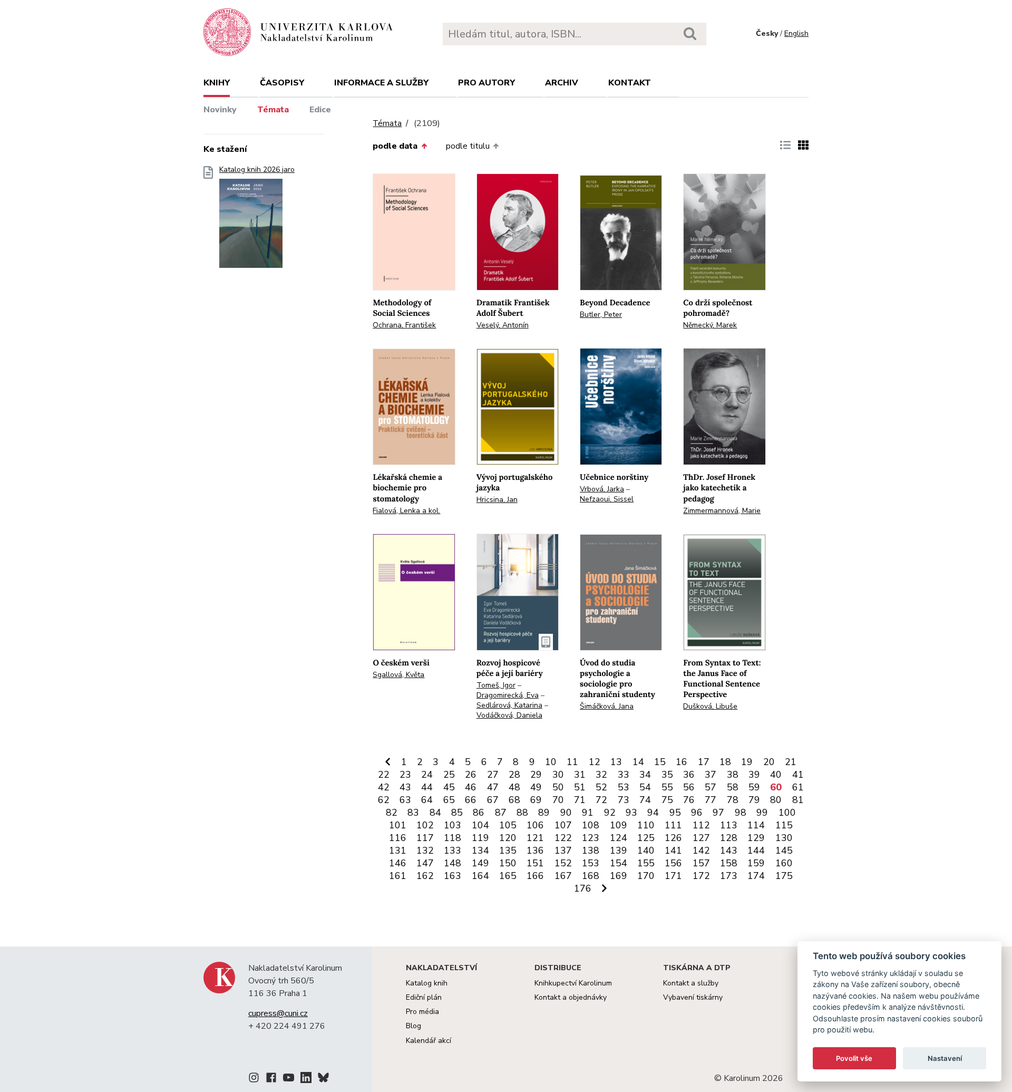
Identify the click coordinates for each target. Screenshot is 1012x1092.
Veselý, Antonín (502, 325)
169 (618, 875)
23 (405, 774)
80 (776, 800)
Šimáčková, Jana (607, 706)
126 (673, 838)
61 (798, 787)
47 (493, 787)
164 (480, 875)
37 (710, 774)
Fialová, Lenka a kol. (406, 511)
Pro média (422, 1012)
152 (563, 863)
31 (580, 774)
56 (689, 787)
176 (582, 888)
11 (572, 762)
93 (631, 812)
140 (646, 850)
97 (718, 812)
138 (590, 850)
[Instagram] (253, 1079)
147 (425, 863)
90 (566, 812)
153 (590, 863)
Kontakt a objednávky (570, 997)
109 (618, 825)
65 (449, 800)
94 (653, 812)
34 (645, 774)
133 (452, 850)
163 (452, 875)
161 (397, 875)
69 (536, 800)
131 (397, 850)
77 (710, 800)
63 (405, 800)
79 (754, 800)
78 (732, 800)
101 (397, 825)
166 (535, 875)
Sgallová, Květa (398, 675)
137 (563, 850)
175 (784, 875)
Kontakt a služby (690, 983)
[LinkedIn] (306, 1079)
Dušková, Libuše (710, 706)
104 (480, 825)
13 (616, 762)
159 (756, 863)
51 (580, 787)
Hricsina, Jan (497, 500)
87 (501, 812)
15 (660, 762)
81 (798, 800)
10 (551, 762)
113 (728, 825)
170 (646, 875)
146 (397, 863)
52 (601, 787)
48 (514, 787)
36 (689, 774)
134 (480, 850)
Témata (273, 109)
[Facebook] (271, 1079)
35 (667, 774)
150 (508, 863)
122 (563, 838)
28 (514, 774)
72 (601, 800)
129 (756, 838)
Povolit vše (854, 1058)
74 (645, 800)
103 (452, 825)
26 (470, 774)
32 (601, 774)
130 (784, 838)
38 (732, 774)
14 (638, 762)
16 (681, 762)
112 (701, 825)
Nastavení (945, 1058)
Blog (413, 1026)
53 (623, 787)
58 (732, 787)
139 (618, 850)
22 (384, 774)
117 (425, 838)
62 (384, 800)
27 (493, 774)
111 (673, 825)
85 (457, 812)
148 (452, 863)
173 (728, 875)
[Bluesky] (323, 1079)
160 (784, 863)
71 (580, 800)
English (796, 33)
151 (535, 863)
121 (535, 838)
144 (756, 850)
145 (784, 850)
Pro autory (486, 83)
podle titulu (468, 146)
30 (558, 774)
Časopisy (282, 83)
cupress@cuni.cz (278, 1013)
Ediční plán (424, 997)
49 (536, 787)
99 (762, 812)
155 (646, 863)
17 (703, 762)
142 (701, 850)
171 (673, 875)
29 (536, 774)
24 (427, 774)
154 (618, 863)
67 (493, 800)
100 (787, 812)
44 (427, 787)
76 (689, 800)
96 (697, 812)
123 (590, 838)
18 (725, 762)
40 (776, 774)
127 (701, 838)
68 (514, 800)
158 (728, 863)
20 (769, 762)
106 (535, 825)
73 (623, 800)
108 (590, 825)
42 (384, 787)
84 (435, 812)
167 (563, 875)
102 (425, 825)
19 (747, 762)
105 (508, 825)
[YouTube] (288, 1079)
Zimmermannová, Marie (722, 511)
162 (425, 875)
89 (544, 812)
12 (594, 762)
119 (480, 838)
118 (452, 838)
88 (522, 812)
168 (590, 875)
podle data (395, 146)
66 (470, 800)
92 (610, 812)
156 (673, 863)
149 (480, 863)
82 (391, 812)
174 (756, 875)
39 (754, 774)
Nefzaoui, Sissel (607, 499)
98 (740, 812)
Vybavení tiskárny (693, 997)
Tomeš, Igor (495, 685)
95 (675, 812)
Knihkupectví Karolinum (573, 983)
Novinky (220, 109)
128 (728, 838)
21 (790, 762)
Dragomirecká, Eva (507, 695)
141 (673, 850)
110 (646, 825)
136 (535, 850)
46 (470, 787)
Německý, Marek (710, 325)
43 (405, 787)
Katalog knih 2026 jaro (257, 170)
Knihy (216, 83)
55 (667, 787)
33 (623, 774)
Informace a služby (381, 83)
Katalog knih (426, 983)
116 (397, 838)
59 (754, 787)
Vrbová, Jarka (602, 489)
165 (508, 875)
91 (587, 812)
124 (618, 838)
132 (425, 850)
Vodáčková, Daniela (509, 715)
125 (646, 838)
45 (449, 787)
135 (508, 850)
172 (701, 875)
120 (508, 838)
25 (449, 774)
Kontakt (629, 83)
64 (427, 800)
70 (558, 800)
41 (798, 774)
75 (667, 800)
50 (558, 787)
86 (478, 812)
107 (563, 825)
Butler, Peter (601, 315)
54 (645, 787)
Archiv (561, 83)
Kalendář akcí (428, 1041)
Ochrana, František (404, 325)
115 (784, 825)
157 (701, 863)
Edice (320, 109)
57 (710, 787)
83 (413, 812)
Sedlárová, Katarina (509, 705)
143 (728, 850)
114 (756, 825)
